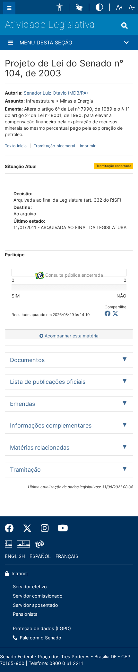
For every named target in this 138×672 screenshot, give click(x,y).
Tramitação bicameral (54, 145)
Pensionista (25, 614)
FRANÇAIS (67, 556)
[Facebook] (11, 528)
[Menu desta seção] (10, 42)
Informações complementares (50, 425)
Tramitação (25, 469)
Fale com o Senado (40, 637)
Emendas (22, 403)
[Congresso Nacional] (23, 544)
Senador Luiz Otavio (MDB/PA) (56, 93)
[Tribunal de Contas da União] (38, 544)
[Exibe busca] (124, 25)
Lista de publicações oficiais (47, 381)
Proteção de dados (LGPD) (42, 628)
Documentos (27, 360)
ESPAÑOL (40, 556)
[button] (59, 7)
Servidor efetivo (30, 586)
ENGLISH (15, 556)
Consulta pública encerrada (73, 274)
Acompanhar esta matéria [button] (71, 335)
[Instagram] (44, 528)
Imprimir (88, 145)
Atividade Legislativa (50, 24)
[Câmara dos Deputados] (9, 544)
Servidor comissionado (38, 596)
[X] (115, 313)
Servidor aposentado (35, 605)
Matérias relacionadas (39, 447)
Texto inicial (17, 145)
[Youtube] (60, 528)
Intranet (19, 573)
